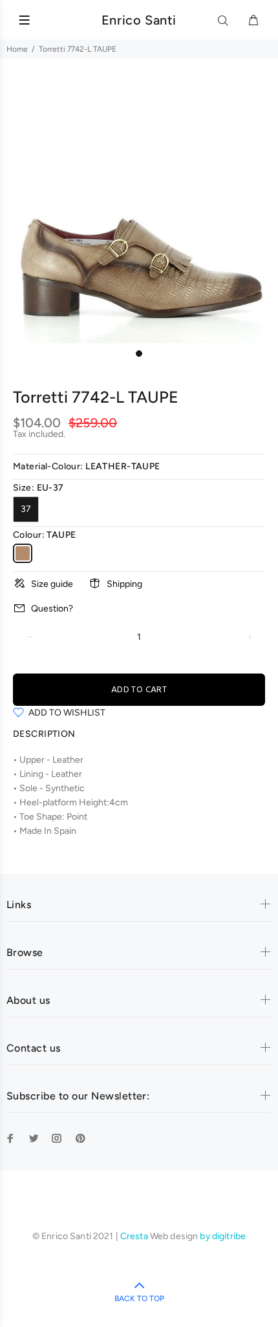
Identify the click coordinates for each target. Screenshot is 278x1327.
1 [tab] (139, 353)
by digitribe (223, 1236)
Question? (52, 608)
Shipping (124, 584)
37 (26, 509)
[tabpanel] (139, 204)
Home (17, 49)
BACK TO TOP (139, 1298)
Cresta (135, 1236)
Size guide (52, 584)
